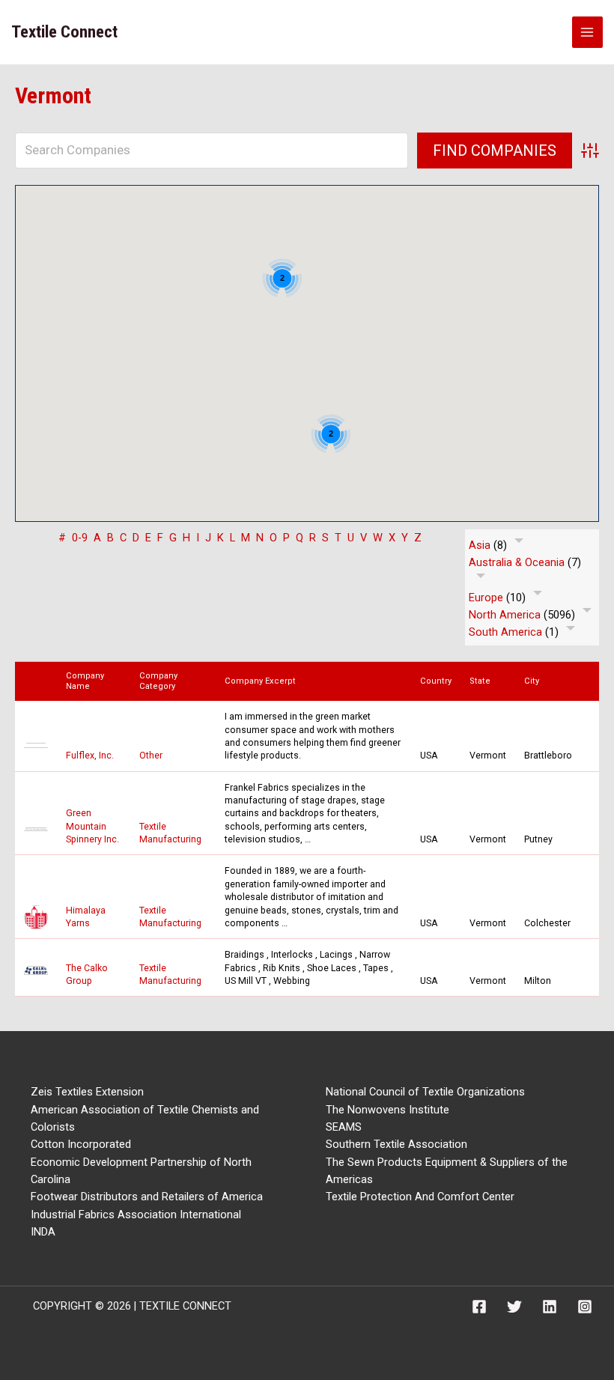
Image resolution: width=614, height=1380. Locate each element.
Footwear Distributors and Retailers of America (147, 1196)
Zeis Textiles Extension (87, 1091)
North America (505, 614)
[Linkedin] (549, 1306)
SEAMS (344, 1127)
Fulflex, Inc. (90, 755)
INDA (43, 1231)
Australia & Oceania (517, 562)
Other (150, 755)
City (535, 681)
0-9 (80, 537)
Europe (486, 597)
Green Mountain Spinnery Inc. (92, 826)
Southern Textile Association (396, 1144)
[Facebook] (479, 1306)
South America (505, 632)
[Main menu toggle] (588, 32)
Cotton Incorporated (81, 1144)
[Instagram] (584, 1306)
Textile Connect (64, 32)
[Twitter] (514, 1306)
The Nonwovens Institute (387, 1109)
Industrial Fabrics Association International (136, 1214)
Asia (479, 545)
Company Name (85, 680)
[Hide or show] (518, 544)
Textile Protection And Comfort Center (420, 1196)
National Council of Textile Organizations (425, 1091)
